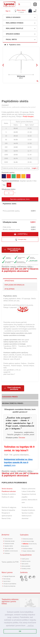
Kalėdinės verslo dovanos (11, 551)
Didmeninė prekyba (28, 538)
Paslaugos (7, 553)
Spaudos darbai (8, 546)
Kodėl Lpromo (25, 558)
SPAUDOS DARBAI (13, 34)
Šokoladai (22, 437)
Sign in (8, 11)
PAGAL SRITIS (11, 39)
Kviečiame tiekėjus (27, 548)
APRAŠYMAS (9, 281)
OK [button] (20, 631)
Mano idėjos (21, 10)
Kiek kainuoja (6, 578)
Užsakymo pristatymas (9, 586)
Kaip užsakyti (6, 581)
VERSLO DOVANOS (13, 17)
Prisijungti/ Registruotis (9, 576)
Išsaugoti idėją (22, 239)
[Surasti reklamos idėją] (19, 4)
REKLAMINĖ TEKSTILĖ (14, 28)
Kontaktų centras (26, 568)
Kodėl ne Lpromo (26, 561)
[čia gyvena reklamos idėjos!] (9, 2)
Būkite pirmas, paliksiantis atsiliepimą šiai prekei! (19, 107)
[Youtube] (34, 577)
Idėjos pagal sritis (8, 548)
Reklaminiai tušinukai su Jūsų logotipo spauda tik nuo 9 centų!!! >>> (18, 462)
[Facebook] (21, 577)
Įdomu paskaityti (26, 566)
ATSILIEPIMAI (9, 289)
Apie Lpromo (25, 563)
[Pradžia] (5, 44)
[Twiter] (30, 577)
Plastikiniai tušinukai (9, 491)
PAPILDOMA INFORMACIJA (14, 285)
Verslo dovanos (7, 488)
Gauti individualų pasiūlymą (14, 249)
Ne (9, 185)
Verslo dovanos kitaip (28, 541)
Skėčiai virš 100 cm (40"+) (15, 269)
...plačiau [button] (30, 626)
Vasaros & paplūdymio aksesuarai (20, 270)
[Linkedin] (25, 577)
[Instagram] (26, 579)
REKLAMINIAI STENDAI (14, 23)
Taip (4, 185)
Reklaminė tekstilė (9, 543)
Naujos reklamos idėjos (29, 551)
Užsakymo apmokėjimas (9, 583)
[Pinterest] (22, 579)
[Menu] (35, 4)
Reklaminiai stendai (9, 541)
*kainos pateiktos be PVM (10, 562)
